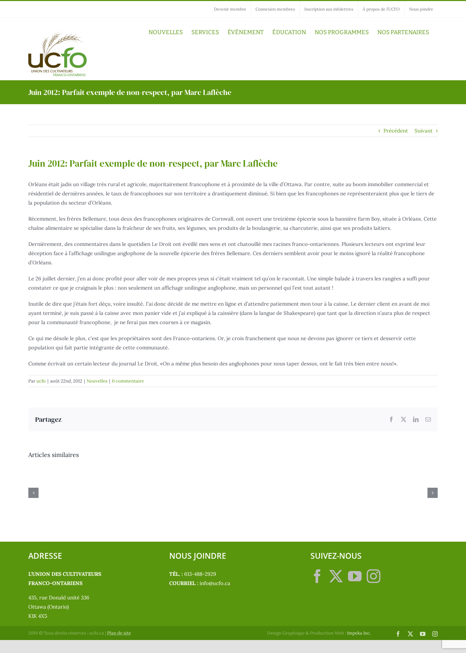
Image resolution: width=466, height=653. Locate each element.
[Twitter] (336, 576)
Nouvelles (97, 381)
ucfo (41, 381)
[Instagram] (373, 576)
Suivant (423, 130)
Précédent (395, 130)
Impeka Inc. (359, 633)
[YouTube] (355, 576)
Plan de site (119, 633)
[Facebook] (317, 576)
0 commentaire (128, 381)
